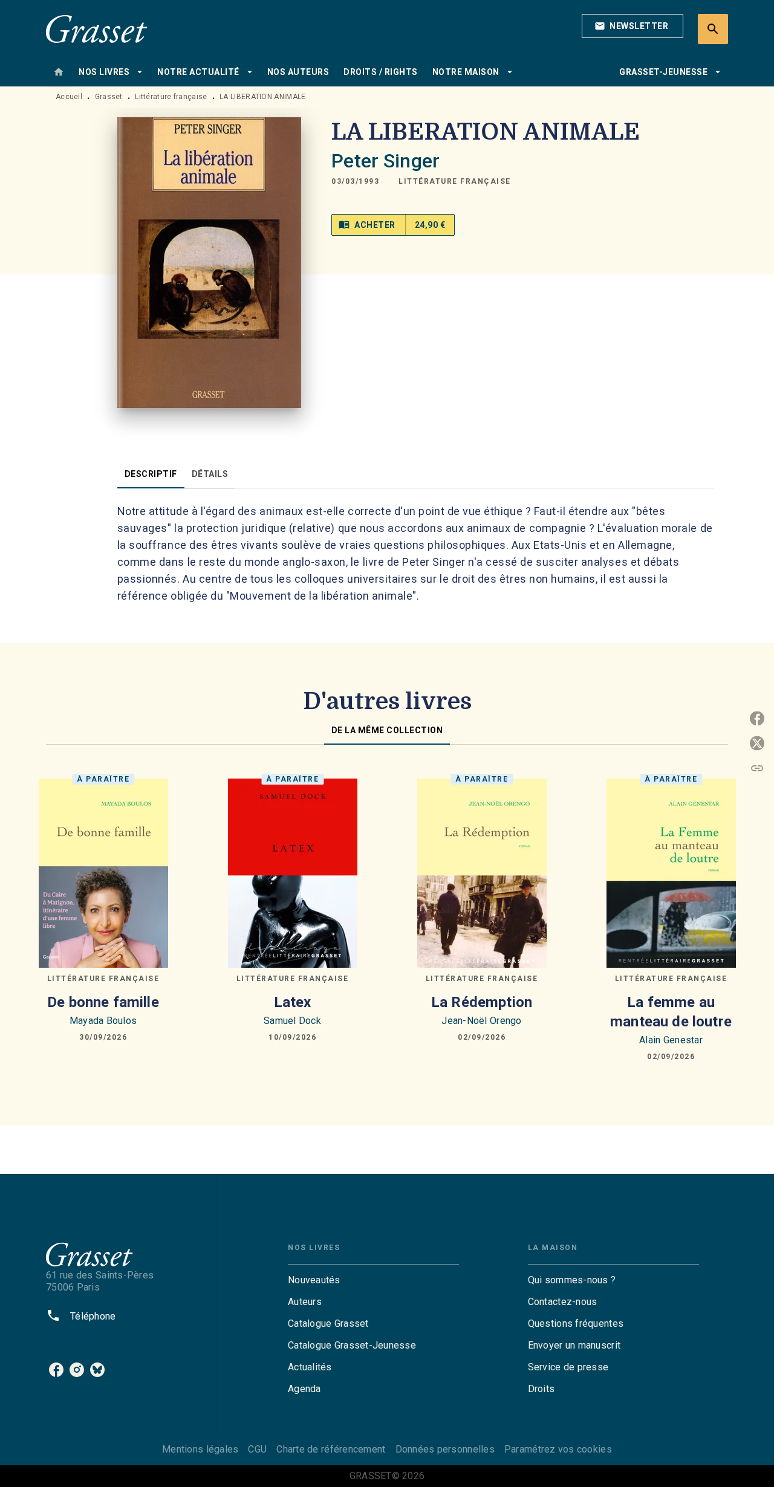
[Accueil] (97, 28)
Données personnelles (445, 1449)
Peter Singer (385, 160)
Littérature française (171, 96)
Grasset (109, 96)
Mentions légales (200, 1449)
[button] (632, 26)
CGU (257, 1449)
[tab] (58, 71)
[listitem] (56, 1369)
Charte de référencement (330, 1449)
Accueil (69, 96)
